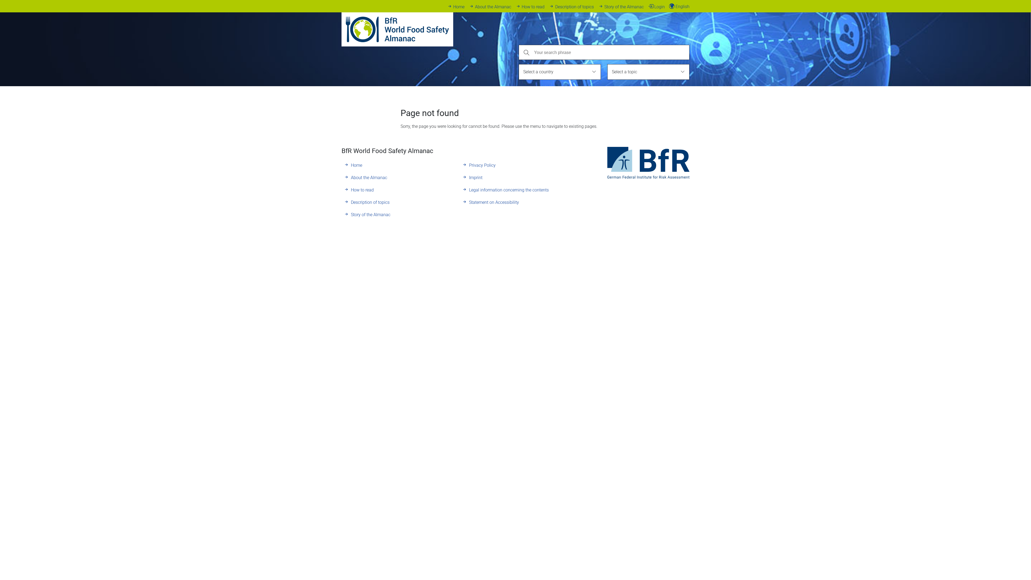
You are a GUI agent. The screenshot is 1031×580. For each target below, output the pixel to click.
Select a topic (624, 71)
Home (458, 6)
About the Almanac (493, 6)
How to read (533, 6)
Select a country (538, 71)
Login (659, 6)
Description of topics (574, 6)
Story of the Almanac (624, 6)
